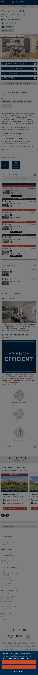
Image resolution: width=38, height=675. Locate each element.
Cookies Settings (19, 671)
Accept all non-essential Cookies (19, 662)
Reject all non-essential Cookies (19, 667)
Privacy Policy (25, 658)
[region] (19, 663)
